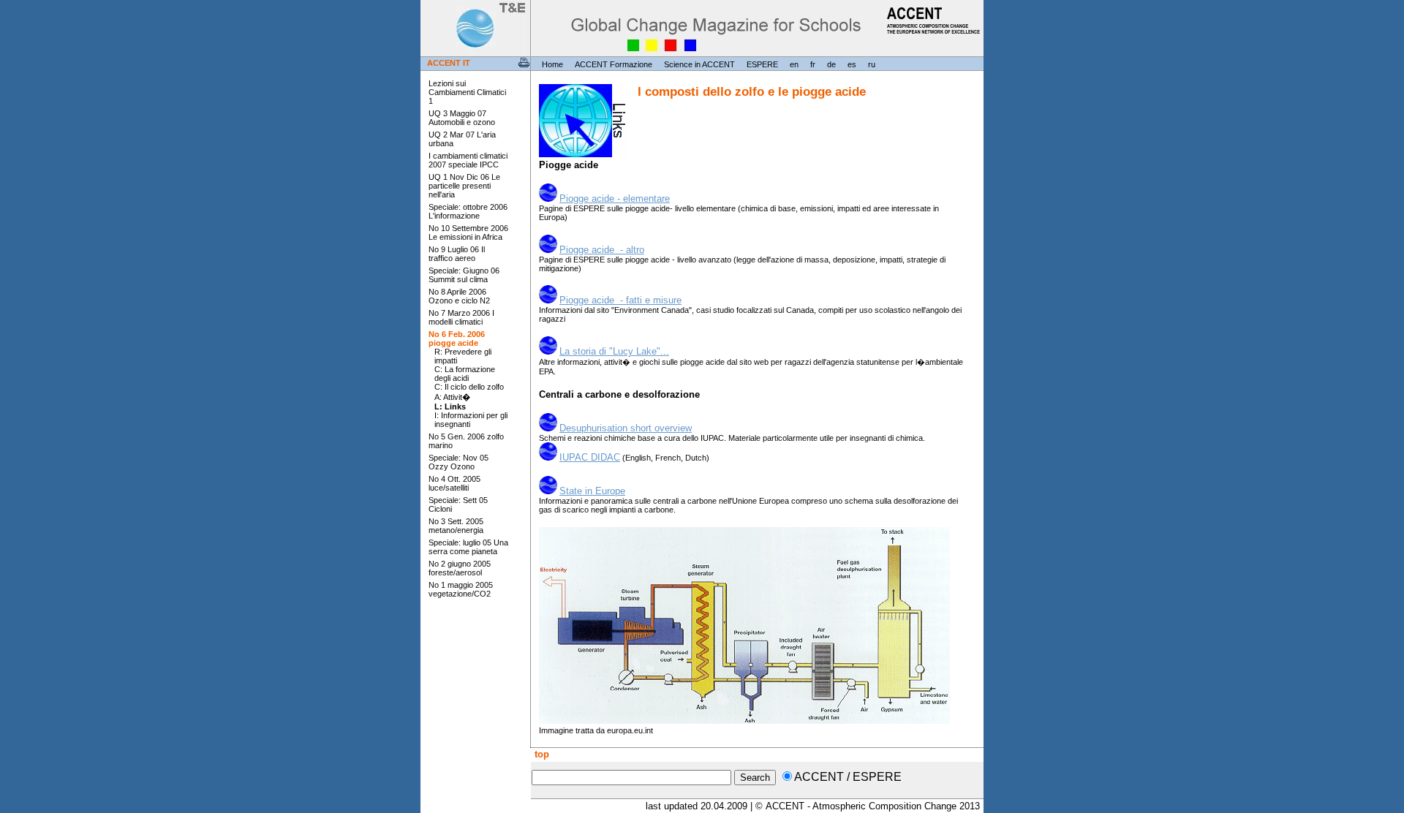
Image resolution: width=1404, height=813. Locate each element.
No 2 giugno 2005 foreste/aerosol (460, 568)
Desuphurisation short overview (625, 428)
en (794, 64)
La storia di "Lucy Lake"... (614, 351)
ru (871, 64)
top (540, 754)
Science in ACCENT (699, 64)
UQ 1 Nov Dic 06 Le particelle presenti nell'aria (464, 186)
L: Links (450, 406)
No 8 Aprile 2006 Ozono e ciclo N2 (459, 296)
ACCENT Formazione (613, 64)
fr (812, 64)
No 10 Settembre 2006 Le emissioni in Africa (468, 232)
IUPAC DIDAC (589, 457)
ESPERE (762, 64)
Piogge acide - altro (601, 249)
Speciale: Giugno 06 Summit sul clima (464, 275)
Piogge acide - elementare (614, 198)
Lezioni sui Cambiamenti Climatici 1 (467, 92)
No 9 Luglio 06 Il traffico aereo (457, 253)
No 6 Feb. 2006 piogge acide (457, 338)
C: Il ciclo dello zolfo (469, 386)
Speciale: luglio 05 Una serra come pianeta (468, 547)
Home (552, 64)
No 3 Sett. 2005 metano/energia (456, 525)
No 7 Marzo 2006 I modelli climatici (461, 317)
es (852, 64)
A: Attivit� (452, 397)
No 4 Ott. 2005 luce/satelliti (454, 483)
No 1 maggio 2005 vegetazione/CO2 (461, 589)
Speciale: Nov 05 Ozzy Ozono (458, 462)
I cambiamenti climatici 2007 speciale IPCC (468, 160)
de (831, 64)
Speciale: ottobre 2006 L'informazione (468, 211)
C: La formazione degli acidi (464, 373)
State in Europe (592, 490)
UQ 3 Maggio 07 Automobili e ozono (462, 117)
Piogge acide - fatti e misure (620, 300)
